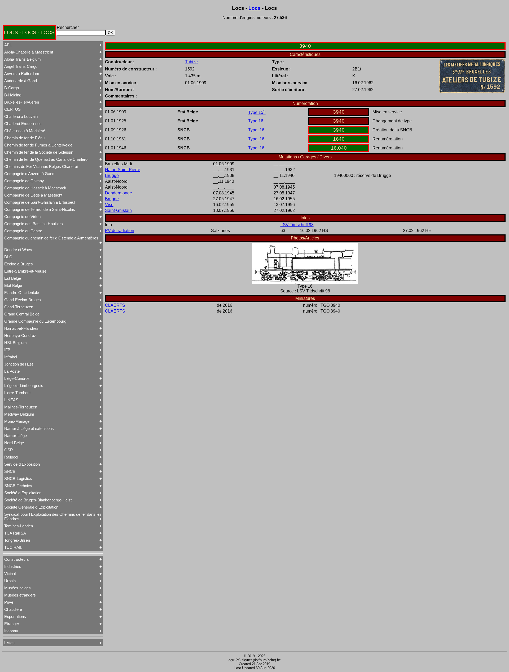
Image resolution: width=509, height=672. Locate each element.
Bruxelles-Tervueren (21, 102)
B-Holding (12, 95)
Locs (254, 8)
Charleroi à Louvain (21, 116)
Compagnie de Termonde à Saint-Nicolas (39, 209)
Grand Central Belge (22, 314)
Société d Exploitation (22, 493)
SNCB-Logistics (18, 478)
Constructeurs (16, 559)
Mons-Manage (16, 421)
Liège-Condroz (17, 378)
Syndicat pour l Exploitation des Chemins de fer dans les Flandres (53, 516)
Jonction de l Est (18, 364)
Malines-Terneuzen (20, 407)
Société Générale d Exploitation (31, 507)
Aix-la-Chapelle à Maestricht (28, 52)
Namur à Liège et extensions (29, 428)
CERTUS (12, 109)
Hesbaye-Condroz (20, 335)
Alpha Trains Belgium (22, 59)
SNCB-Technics (18, 485)
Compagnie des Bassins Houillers (33, 223)
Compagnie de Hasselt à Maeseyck (35, 188)
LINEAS (11, 400)
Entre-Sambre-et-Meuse (25, 271)
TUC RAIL (13, 547)
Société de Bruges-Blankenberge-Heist (38, 500)
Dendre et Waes (18, 249)
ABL (8, 45)
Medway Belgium (19, 414)
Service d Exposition (22, 464)
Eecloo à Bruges (18, 264)
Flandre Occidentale (21, 292)
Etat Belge (13, 285)
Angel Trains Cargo (20, 66)
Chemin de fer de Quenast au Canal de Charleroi (46, 159)
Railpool (11, 457)
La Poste (12, 371)
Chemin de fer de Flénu (24, 138)
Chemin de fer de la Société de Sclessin (38, 152)
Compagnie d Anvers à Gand (29, 173)
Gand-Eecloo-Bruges (22, 299)
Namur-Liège (15, 435)
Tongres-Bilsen (17, 540)
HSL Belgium (15, 342)
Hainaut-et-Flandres (21, 328)
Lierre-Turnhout (17, 392)
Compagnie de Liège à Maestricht (33, 195)
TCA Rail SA (15, 533)
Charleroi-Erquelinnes (23, 123)
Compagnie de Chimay (24, 181)
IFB (7, 350)
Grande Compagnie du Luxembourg (35, 321)
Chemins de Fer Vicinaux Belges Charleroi (41, 166)
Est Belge (12, 278)
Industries (12, 566)
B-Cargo (11, 88)
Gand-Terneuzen (18, 307)
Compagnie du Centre (23, 231)
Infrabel (10, 357)
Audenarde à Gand (20, 80)
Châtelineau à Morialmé (24, 130)
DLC (8, 257)
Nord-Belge (14, 442)
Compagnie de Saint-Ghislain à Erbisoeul (39, 202)
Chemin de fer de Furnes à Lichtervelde (38, 145)
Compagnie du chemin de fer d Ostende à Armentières (51, 238)
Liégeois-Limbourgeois (23, 385)
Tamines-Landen (18, 526)
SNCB (9, 471)
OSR (8, 450)
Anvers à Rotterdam (21, 73)
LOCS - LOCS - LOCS (29, 32)
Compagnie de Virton (22, 216)
